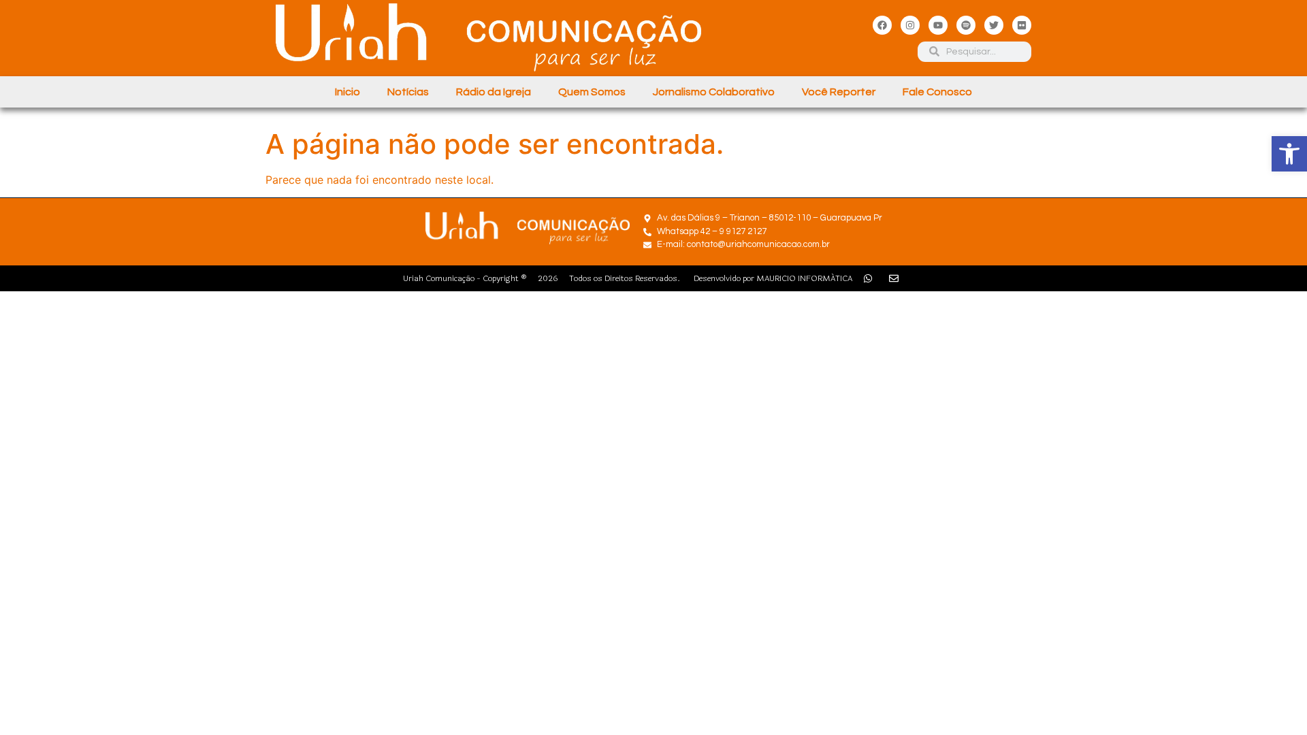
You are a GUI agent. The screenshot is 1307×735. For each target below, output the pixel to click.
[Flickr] (1021, 25)
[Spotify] (965, 25)
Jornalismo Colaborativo (714, 91)
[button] (1289, 154)
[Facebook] (882, 25)
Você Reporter (838, 91)
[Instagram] (910, 25)
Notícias (408, 91)
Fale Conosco (937, 91)
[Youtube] (938, 25)
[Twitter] (993, 25)
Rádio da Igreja (493, 91)
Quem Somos (592, 91)
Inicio (347, 91)
